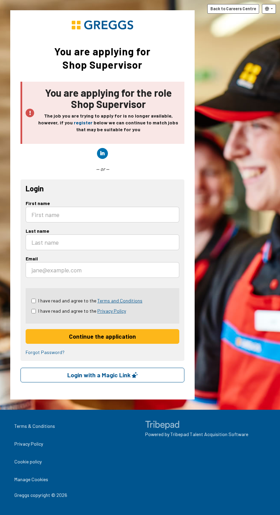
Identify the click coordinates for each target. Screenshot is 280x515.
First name (38, 203)
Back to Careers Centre (233, 8)
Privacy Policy (111, 311)
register (83, 122)
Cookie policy (28, 461)
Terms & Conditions (34, 426)
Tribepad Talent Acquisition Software (209, 434)
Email (32, 258)
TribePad (162, 426)
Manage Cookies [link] (31, 479)
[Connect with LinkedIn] (102, 153)
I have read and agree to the (90, 300)
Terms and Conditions (119, 300)
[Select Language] (269, 9)
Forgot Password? (45, 352)
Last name (37, 231)
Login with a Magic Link (99, 375)
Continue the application (102, 336)
